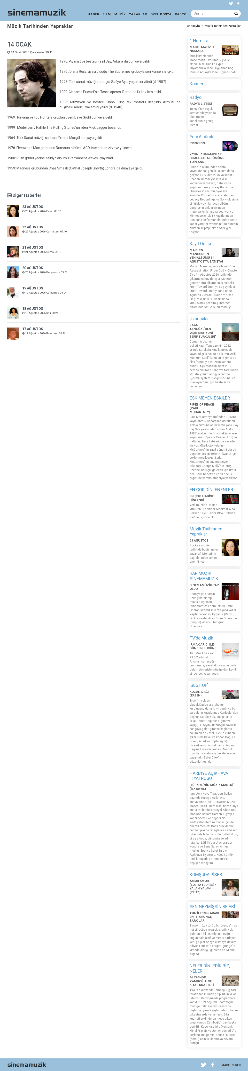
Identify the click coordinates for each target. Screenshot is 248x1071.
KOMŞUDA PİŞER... (207, 874)
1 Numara (199, 40)
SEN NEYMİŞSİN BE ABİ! (213, 906)
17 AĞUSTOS (32, 329)
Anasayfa (193, 26)
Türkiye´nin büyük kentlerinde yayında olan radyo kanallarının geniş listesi (203, 117)
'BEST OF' (199, 685)
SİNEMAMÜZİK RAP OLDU (204, 587)
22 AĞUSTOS (32, 227)
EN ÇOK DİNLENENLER (211, 489)
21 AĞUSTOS (32, 247)
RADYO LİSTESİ (201, 103)
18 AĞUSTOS (32, 309)
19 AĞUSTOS (32, 288)
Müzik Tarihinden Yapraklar (223, 26)
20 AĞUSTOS (32, 268)
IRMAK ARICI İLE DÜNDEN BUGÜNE (203, 646)
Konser (196, 83)
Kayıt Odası (200, 243)
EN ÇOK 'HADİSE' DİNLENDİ (202, 498)
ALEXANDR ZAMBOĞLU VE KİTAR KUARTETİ (202, 981)
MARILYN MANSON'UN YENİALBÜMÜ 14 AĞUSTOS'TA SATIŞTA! (206, 255)
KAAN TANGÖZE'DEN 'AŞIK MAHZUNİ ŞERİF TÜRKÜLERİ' (203, 330)
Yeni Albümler (203, 136)
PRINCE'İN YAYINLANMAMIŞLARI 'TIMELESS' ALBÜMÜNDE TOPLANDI (208, 152)
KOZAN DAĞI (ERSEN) (199, 693)
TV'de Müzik (201, 637)
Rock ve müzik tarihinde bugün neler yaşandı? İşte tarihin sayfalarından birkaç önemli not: (204, 553)
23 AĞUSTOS (32, 207)
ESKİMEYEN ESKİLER (210, 397)
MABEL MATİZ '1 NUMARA (202, 49)
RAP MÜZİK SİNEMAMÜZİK (204, 576)
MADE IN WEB (231, 1065)
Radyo (196, 97)
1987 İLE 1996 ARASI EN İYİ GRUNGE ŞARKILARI (204, 916)
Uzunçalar (199, 318)
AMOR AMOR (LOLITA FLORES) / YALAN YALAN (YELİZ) (203, 886)
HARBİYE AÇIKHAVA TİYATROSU (209, 776)
